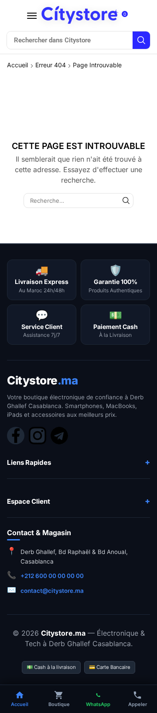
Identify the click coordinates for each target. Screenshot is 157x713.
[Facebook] (15, 435)
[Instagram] (37, 435)
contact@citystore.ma (52, 590)
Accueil (17, 65)
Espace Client (28, 501)
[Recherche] (141, 40)
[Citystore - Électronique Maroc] (79, 14)
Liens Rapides (29, 462)
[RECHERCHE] (126, 200)
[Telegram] (59, 435)
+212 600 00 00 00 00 (52, 575)
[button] (32, 16)
